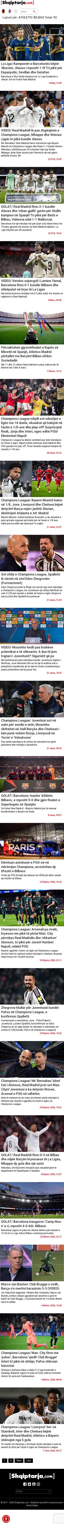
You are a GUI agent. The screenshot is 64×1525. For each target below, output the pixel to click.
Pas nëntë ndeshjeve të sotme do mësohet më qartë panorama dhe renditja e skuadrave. (28, 743)
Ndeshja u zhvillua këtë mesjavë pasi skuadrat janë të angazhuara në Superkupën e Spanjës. (28, 1169)
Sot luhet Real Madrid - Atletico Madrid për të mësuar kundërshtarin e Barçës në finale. (28, 810)
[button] (6, 1519)
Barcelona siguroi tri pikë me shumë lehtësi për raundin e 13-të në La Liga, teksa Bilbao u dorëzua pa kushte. (30, 1232)
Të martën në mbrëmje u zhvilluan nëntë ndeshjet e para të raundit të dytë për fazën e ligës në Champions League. (31, 1446)
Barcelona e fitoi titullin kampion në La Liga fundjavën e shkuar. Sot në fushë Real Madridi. (29, 78)
